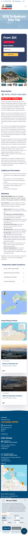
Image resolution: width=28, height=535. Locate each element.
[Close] (25, 500)
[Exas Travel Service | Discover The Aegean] (7, 6)
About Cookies (16, 528)
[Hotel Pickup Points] (14, 333)
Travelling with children (10, 277)
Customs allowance (9, 281)
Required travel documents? (12, 272)
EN (23, 1)
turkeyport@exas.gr (6, 460)
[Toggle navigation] (25, 6)
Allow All (6, 528)
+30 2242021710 (5, 459)
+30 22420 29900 (7, 1)
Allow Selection (16, 532)
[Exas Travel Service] (14, 479)
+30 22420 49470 (5, 446)
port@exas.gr (4, 448)
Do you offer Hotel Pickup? (11, 268)
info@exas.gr (18, 1)
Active (9, 518)
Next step (11, 54)
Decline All (6, 532)
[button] (3, 84)
